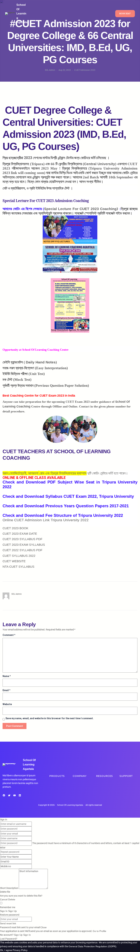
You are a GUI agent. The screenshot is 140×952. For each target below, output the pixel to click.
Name (7, 676)
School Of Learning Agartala (21, 13)
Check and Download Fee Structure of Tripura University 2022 (63, 515)
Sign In (27, 934)
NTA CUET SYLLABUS (18, 566)
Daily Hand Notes (41, 362)
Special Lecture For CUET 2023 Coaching (80, 209)
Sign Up (18, 934)
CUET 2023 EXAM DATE (20, 533)
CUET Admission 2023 (84, 70)
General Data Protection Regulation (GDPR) (92, 946)
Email (6, 690)
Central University (99, 164)
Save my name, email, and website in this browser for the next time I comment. (49, 718)
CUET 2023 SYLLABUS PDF (22, 539)
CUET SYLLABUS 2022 (19, 555)
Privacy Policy (20, 950)
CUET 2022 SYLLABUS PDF (22, 550)
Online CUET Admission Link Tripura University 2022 (46, 520)
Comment (9, 635)
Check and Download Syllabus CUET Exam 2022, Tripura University (68, 496)
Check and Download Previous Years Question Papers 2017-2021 (66, 506)
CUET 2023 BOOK (15, 528)
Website (7, 704)
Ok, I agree (6, 950)
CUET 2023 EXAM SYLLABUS (24, 544)
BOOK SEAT (125, 13)
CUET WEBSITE (14, 561)
